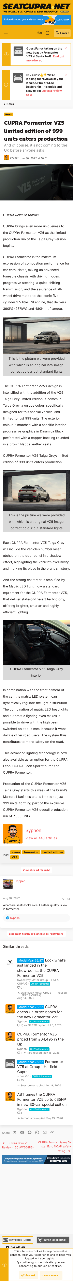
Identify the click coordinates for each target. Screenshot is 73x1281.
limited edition (52, 852)
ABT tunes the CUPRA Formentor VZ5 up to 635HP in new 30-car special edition (42, 1099)
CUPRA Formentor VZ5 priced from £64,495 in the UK (40, 1039)
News (8, 114)
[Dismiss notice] (65, 48)
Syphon (14, 157)
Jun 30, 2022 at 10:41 (33, 158)
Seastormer (27, 1085)
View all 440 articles (41, 838)
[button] (6, 33)
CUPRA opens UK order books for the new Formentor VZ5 (39, 1012)
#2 (68, 898)
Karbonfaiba (27, 1118)
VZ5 (14, 857)
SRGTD (32, 1025)
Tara (29, 1052)
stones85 (23, 1076)
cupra (16, 852)
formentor (31, 852)
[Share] (62, 899)
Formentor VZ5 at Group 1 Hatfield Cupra (40, 1067)
